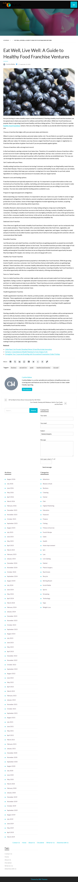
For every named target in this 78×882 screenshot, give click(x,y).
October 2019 (11, 806)
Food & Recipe (47, 532)
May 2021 (10, 731)
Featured (46, 514)
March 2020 (11, 784)
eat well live (23, 367)
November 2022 (12, 660)
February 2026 (11, 506)
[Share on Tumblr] (38, 361)
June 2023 (10, 642)
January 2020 (11, 793)
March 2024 (11, 603)
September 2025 (12, 523)
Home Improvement (49, 545)
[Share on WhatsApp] (24, 361)
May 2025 (10, 541)
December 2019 (12, 797)
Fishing (45, 523)
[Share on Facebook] (10, 361)
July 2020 (10, 770)
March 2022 (11, 691)
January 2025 (11, 559)
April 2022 (10, 687)
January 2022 (11, 700)
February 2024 (11, 607)
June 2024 (10, 589)
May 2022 (10, 682)
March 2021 (11, 739)
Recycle (45, 576)
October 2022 (11, 664)
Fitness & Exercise (48, 528)
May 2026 (10, 492)
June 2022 (10, 678)
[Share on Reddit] (33, 361)
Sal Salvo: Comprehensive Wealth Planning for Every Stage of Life (26, 352)
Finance (45, 519)
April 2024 (10, 598)
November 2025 (12, 514)
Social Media (47, 585)
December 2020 (12, 753)
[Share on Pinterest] (29, 361)
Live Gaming (47, 559)
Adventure (46, 479)
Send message (47, 467)
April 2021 (10, 735)
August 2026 (11, 479)
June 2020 (10, 775)
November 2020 (12, 757)
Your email (43, 423)
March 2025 (11, 550)
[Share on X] (15, 361)
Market (45, 563)
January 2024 (11, 612)
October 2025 (11, 519)
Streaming (46, 594)
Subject (42, 431)
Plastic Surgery (48, 567)
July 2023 (10, 638)
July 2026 (10, 484)
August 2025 (11, 528)
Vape (44, 603)
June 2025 (10, 536)
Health (45, 541)
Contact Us (16, 842)
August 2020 (11, 766)
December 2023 (12, 616)
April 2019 (10, 832)
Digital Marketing (48, 506)
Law (44, 554)
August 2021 (11, 717)
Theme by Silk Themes (39, 879)
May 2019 (10, 828)
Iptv (44, 550)
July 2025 (10, 532)
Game (44, 536)
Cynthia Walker (11, 64)
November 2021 (12, 704)
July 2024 (10, 585)
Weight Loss (47, 607)
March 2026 (11, 501)
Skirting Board (47, 581)
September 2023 (12, 629)
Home (24, 842)
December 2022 (12, 656)
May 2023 (10, 647)
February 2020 (11, 788)
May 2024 (10, 594)
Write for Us (50, 842)
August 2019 (11, 815)
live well (55, 367)
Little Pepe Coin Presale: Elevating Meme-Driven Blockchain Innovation (28, 349)
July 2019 (10, 819)
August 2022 (11, 673)
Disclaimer (40, 842)
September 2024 (12, 576)
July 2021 (10, 722)
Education (46, 510)
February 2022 (11, 695)
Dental (45, 497)
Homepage (6, 40)
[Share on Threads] (42, 361)
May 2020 (10, 779)
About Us (32, 842)
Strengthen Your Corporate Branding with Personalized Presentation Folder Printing (32, 354)
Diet (44, 501)
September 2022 (12, 669)
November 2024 (12, 567)
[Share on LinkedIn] (19, 361)
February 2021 (11, 744)
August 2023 (11, 634)
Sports (45, 589)
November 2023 (12, 620)
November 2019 (12, 801)
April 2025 (10, 545)
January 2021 (11, 748)
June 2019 (10, 823)
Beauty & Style (47, 484)
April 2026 (10, 497)
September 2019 (12, 810)
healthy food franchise (43, 367)
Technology (46, 598)
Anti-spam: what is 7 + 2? (47, 459)
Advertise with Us (62, 842)
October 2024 (11, 572)
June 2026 (10, 488)
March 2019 (11, 837)
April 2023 (10, 651)
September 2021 (12, 713)
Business (13, 367)
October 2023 (11, 625)
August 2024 (11, 581)
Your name (43, 415)
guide (31, 367)
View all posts (27, 389)
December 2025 (12, 510)
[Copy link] (47, 361)
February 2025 (11, 554)
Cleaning (45, 492)
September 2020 (12, 762)
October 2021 (11, 709)
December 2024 (12, 563)
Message (43, 440)
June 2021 (10, 726)
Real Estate (46, 572)
